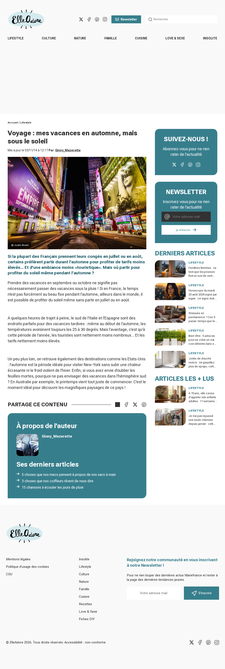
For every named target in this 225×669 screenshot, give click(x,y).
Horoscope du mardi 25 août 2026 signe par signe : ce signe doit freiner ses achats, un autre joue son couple (203, 298)
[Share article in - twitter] (135, 404)
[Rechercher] (150, 19)
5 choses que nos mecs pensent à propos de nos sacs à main (69, 475)
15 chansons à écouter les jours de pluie (52, 487)
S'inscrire (205, 593)
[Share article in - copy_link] (117, 404)
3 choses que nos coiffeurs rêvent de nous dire (57, 481)
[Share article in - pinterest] (144, 404)
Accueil (13, 122)
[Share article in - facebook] (126, 404)
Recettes (85, 604)
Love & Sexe (175, 38)
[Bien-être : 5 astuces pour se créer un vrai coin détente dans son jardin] (170, 336)
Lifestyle (16, 38)
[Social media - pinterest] (97, 19)
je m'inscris (183, 230)
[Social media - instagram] (105, 19)
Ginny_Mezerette (68, 150)
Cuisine (141, 38)
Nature (80, 38)
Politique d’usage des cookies (27, 567)
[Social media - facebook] (89, 19)
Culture (49, 38)
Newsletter (129, 19)
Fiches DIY (87, 619)
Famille (110, 38)
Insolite (210, 38)
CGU (9, 574)
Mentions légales (18, 559)
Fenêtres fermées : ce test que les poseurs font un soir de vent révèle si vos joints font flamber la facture (203, 275)
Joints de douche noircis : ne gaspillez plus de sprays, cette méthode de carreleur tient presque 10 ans (202, 366)
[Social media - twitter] (81, 19)
